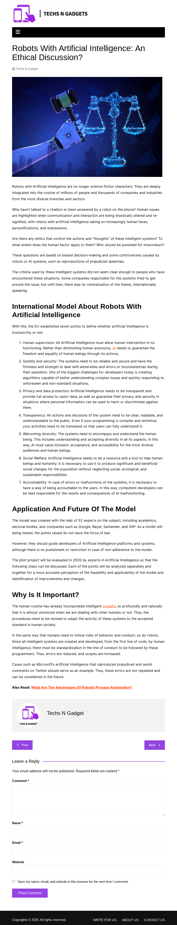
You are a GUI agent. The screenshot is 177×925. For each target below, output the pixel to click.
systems (109, 606)
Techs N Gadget (27, 68)
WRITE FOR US (105, 920)
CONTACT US (154, 920)
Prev (25, 745)
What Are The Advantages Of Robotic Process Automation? (81, 687)
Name (17, 823)
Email (17, 842)
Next (152, 745)
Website (18, 862)
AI (114, 348)
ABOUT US (130, 920)
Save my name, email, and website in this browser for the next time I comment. (73, 881)
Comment (20, 781)
